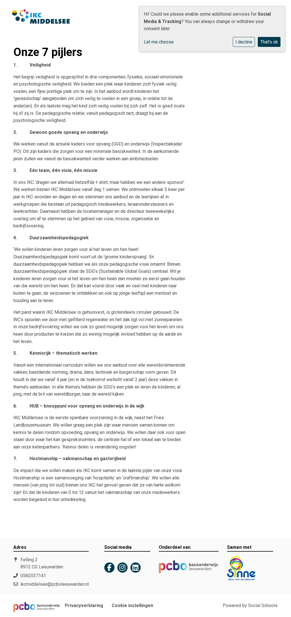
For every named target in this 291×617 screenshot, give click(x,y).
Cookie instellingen (132, 605)
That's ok (269, 42)
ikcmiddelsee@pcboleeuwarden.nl (54, 584)
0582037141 (33, 575)
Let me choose (159, 42)
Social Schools (263, 605)
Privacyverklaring (84, 605)
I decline (243, 42)
